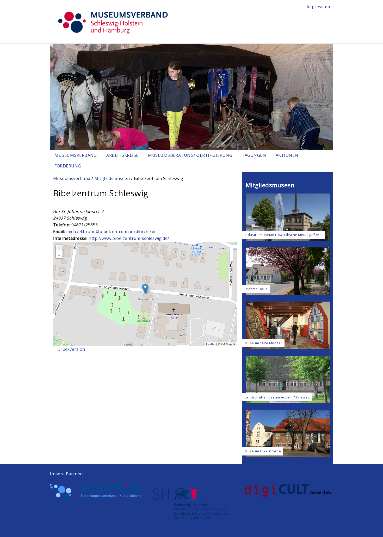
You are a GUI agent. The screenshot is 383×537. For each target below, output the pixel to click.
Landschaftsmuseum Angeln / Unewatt (277, 397)
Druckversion (71, 349)
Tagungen (254, 155)
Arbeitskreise (122, 155)
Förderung (67, 166)
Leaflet (210, 344)
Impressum (318, 6)
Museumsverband (75, 155)
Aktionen (287, 155)
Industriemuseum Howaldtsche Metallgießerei (284, 234)
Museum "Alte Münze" (263, 343)
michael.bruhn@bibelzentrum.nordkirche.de (111, 231)
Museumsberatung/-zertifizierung (190, 155)
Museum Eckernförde (263, 451)
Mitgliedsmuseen (112, 178)
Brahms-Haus (256, 288)
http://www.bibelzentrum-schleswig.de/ (129, 238)
